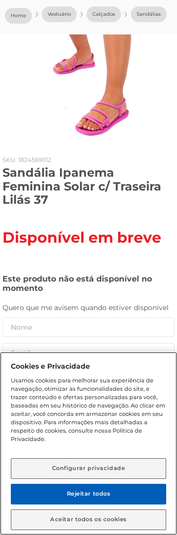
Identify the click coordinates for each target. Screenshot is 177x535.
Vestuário (59, 14)
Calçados (103, 14)
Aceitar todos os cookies (88, 519)
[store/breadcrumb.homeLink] (18, 16)
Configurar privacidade (88, 468)
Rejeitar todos (89, 493)
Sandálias (149, 14)
